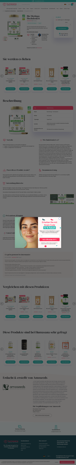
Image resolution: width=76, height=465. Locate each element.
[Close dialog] (60, 219)
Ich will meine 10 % (50, 239)
